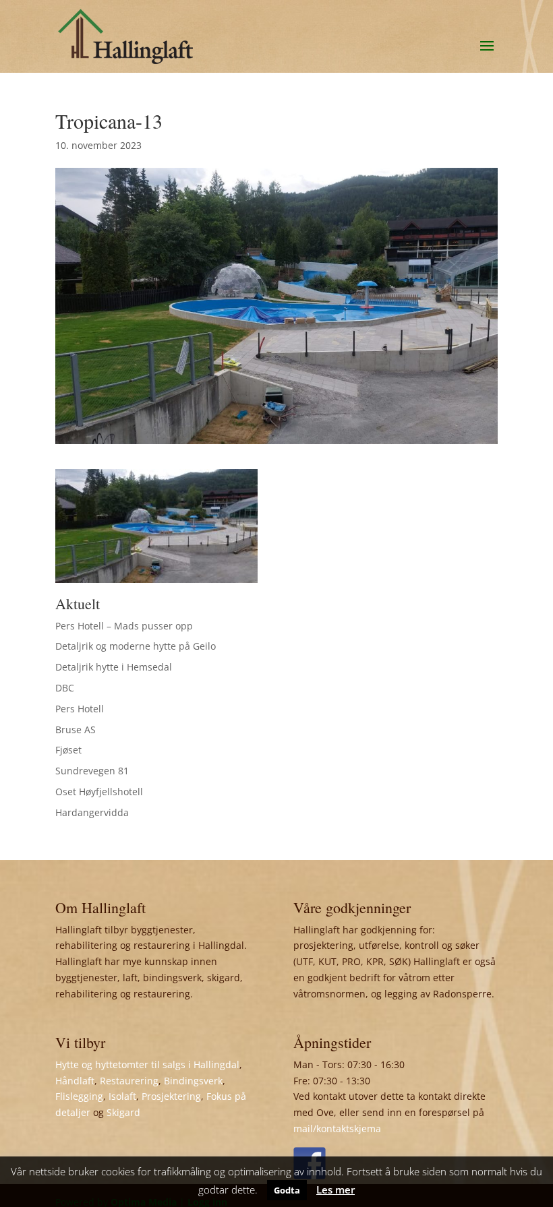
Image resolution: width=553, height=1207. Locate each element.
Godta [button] (287, 1190)
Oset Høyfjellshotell (99, 791)
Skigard (123, 1112)
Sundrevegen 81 (92, 770)
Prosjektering (171, 1096)
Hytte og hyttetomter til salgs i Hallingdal (147, 1064)
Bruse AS (75, 729)
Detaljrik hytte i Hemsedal (113, 666)
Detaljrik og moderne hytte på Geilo (135, 646)
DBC (64, 687)
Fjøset (68, 749)
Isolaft (122, 1096)
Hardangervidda (92, 812)
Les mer (335, 1189)
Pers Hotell (79, 708)
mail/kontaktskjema (337, 1128)
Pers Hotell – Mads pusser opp (124, 625)
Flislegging (79, 1096)
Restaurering (129, 1080)
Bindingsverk (193, 1080)
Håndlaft (74, 1080)
